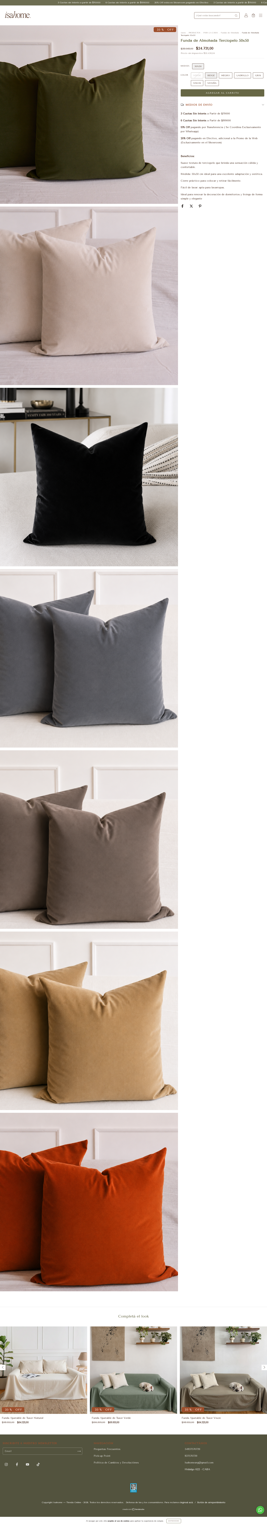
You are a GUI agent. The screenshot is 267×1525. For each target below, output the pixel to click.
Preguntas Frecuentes (107, 1449)
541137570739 (192, 1449)
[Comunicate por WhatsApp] (260, 1510)
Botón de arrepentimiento (211, 1502)
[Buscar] (236, 15)
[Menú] (260, 15)
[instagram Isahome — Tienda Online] (7, 1464)
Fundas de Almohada (230, 33)
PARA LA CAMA (210, 33)
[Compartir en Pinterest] (200, 206)
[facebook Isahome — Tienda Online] (17, 1464)
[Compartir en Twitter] (192, 206)
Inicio (183, 33)
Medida (185, 66)
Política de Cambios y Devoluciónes (116, 1462)
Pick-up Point (102, 1455)
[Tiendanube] (133, 1509)
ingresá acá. (186, 1502)
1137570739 (191, 1455)
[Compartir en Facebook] (183, 206)
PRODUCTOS (194, 33)
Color (184, 75)
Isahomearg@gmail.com (199, 1462)
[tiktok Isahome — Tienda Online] (38, 1464)
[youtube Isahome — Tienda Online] (28, 1464)
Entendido (173, 1521)
